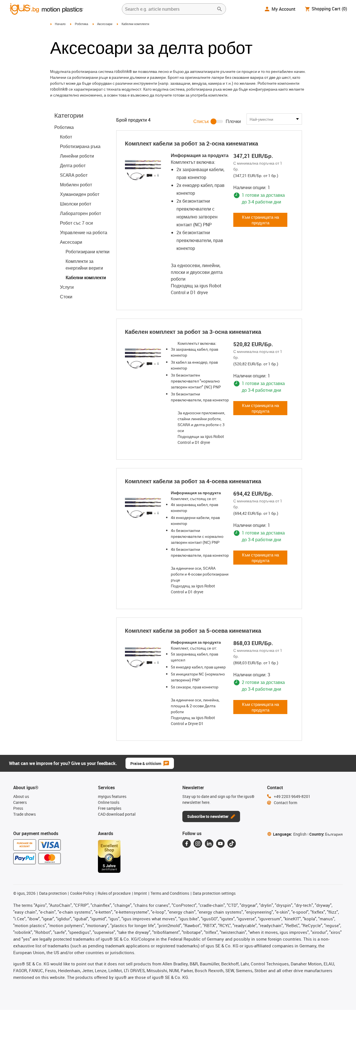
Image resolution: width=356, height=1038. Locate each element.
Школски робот (75, 204)
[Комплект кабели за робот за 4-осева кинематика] (143, 508)
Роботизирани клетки (87, 252)
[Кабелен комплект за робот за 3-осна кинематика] (143, 358)
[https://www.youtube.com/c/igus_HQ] (220, 843)
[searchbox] (169, 9)
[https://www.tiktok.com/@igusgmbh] (231, 843)
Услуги (67, 287)
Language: (289, 834)
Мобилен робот (76, 185)
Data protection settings (214, 893)
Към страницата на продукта (260, 219)
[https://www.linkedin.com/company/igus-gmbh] (209, 843)
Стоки (66, 297)
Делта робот (73, 165)
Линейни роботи (77, 156)
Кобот (66, 137)
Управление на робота (83, 232)
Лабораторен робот (80, 213)
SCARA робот (74, 175)
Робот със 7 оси (76, 223)
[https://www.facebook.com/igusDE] (186, 843)
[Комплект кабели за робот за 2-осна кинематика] (143, 170)
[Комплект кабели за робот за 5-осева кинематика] (143, 657)
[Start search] (219, 9)
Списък (201, 121)
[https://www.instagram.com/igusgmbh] (198, 843)
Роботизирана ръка (80, 146)
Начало (60, 24)
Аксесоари (104, 24)
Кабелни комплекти (86, 277)
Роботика (81, 24)
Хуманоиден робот (79, 194)
